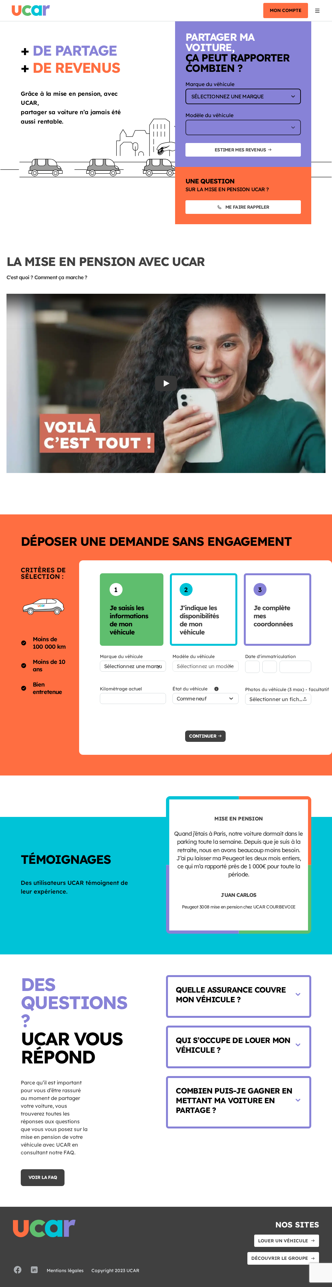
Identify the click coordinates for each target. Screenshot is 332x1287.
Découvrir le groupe (279, 1258)
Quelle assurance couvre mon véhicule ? (230, 994)
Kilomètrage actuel (121, 689)
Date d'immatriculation (270, 656)
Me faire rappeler (247, 207)
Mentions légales (65, 1270)
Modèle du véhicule (209, 115)
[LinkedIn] (34, 1270)
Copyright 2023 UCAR (115, 1270)
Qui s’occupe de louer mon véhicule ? (233, 1045)
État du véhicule (190, 689)
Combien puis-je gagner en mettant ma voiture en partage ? (234, 1100)
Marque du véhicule (209, 84)
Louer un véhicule (283, 1241)
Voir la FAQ (43, 1177)
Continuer (202, 736)
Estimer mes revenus (240, 150)
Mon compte (286, 10)
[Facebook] (17, 1270)
